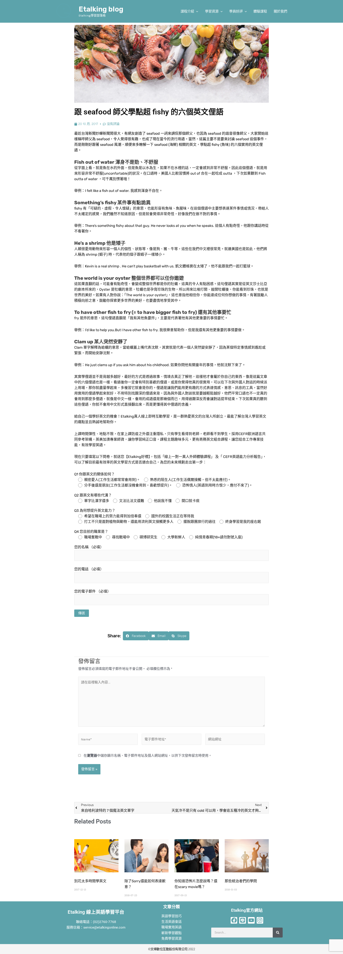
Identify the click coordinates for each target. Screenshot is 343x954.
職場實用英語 (171, 927)
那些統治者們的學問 (241, 881)
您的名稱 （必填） (89, 547)
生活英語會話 (171, 922)
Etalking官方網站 (247, 910)
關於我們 (280, 11)
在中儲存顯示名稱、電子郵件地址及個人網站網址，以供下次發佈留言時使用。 (148, 756)
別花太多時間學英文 (90, 881)
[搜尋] (278, 933)
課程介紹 (187, 11)
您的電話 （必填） (89, 569)
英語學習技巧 (171, 916)
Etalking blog (101, 9)
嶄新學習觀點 (171, 933)
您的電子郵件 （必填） (92, 591)
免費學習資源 (171, 938)
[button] (196, 11)
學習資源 (212, 11)
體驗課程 (260, 11)
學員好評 (236, 11)
